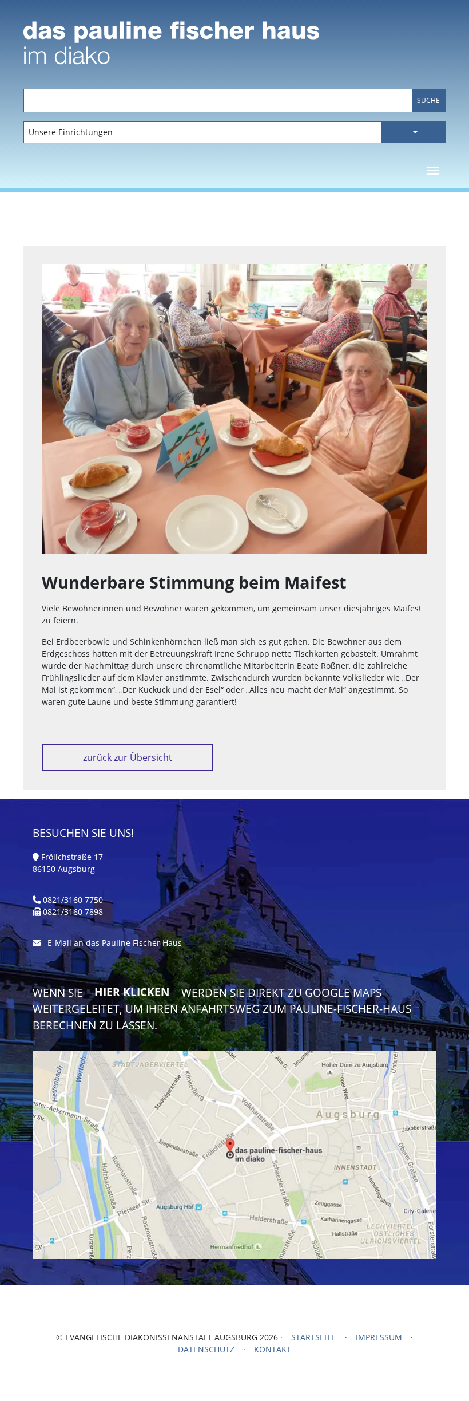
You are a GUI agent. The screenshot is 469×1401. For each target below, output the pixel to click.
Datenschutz (206, 1349)
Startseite (313, 1337)
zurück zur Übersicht (127, 757)
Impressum (379, 1337)
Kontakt (272, 1349)
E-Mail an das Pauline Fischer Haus (114, 942)
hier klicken (131, 992)
